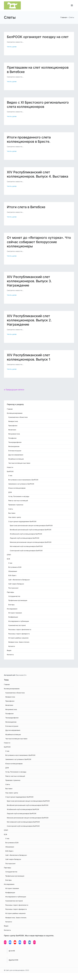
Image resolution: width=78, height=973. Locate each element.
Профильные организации (17, 600)
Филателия (12, 430)
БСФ (8, 559)
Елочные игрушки (14, 450)
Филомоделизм (13, 446)
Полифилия (12, 438)
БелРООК (10, 471)
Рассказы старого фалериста (19, 634)
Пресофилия (12, 425)
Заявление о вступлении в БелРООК (21, 484)
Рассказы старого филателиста (19, 629)
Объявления (12, 571)
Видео (9, 650)
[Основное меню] (72, 5)
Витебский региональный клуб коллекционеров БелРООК (30, 530)
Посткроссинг (13, 588)
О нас (10, 475)
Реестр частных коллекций (18, 500)
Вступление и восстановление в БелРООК (23, 480)
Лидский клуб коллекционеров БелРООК (24, 538)
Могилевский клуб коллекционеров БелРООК (26, 546)
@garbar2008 (13, 960)
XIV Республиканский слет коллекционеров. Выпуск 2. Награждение (29, 320)
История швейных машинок (18, 638)
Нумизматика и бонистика (18, 417)
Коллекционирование (14, 413)
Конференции (13, 617)
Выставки (11, 513)
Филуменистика (14, 434)
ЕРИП (9, 555)
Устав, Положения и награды (18, 496)
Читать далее (11, 46)
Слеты (10, 509)
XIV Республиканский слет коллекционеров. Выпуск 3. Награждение (29, 281)
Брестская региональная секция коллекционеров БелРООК (31, 525)
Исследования (12, 609)
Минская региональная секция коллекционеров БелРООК (30, 542)
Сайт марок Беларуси (16, 584)
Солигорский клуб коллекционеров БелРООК (26, 550)
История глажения (15, 613)
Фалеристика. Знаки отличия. (19, 642)
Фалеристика (13, 421)
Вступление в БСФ (14, 567)
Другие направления (15, 455)
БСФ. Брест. (12, 575)
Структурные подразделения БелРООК (22, 521)
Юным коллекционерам (16, 488)
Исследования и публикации (18, 621)
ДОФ (10, 492)
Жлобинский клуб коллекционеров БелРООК (26, 534)
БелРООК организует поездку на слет (38, 37)
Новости (10, 467)
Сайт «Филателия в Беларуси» (19, 580)
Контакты (10, 654)
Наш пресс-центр (14, 517)
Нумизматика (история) (17, 625)
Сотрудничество (14, 596)
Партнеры (10, 592)
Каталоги (11, 646)
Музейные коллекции (16, 459)
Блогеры (11, 604)
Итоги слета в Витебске (26, 207)
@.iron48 (12, 951)
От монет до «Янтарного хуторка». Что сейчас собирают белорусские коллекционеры (39, 242)
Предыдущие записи (15, 390)
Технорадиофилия (14, 442)
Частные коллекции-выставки (19, 463)
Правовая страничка (15, 505)
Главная (10, 409)
